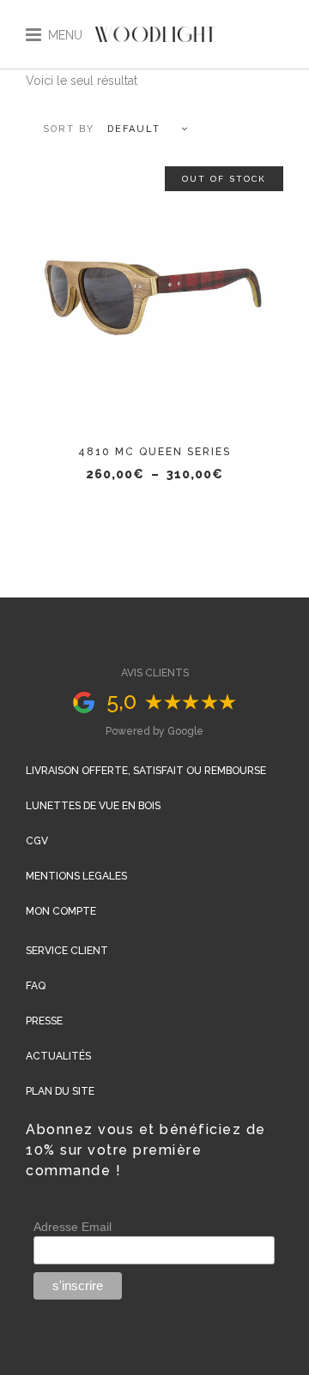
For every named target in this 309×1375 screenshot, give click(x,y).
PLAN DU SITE (60, 1091)
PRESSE (44, 1021)
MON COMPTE (61, 911)
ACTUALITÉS (58, 1056)
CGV (37, 841)
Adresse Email (72, 1227)
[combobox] (107, 129)
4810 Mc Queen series (154, 452)
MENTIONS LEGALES (76, 876)
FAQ (35, 986)
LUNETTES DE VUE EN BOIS (93, 806)
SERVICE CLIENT (67, 951)
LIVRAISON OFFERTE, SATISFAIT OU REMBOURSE (146, 771)
